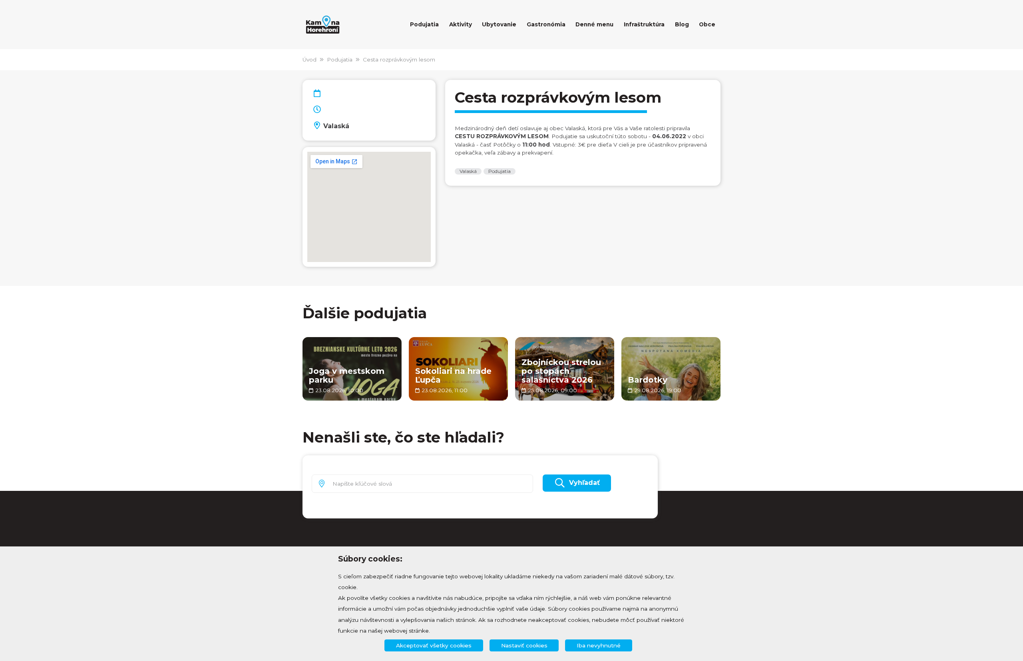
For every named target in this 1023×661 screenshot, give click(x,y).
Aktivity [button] (460, 24)
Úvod (309, 59)
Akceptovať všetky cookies (434, 645)
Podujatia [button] (424, 24)
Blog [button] (682, 24)
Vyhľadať (584, 482)
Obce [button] (707, 24)
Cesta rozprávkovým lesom (399, 59)
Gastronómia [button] (546, 24)
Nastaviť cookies (524, 645)
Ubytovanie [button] (499, 24)
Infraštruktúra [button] (644, 24)
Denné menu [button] (594, 24)
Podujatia (339, 59)
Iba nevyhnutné (599, 645)
